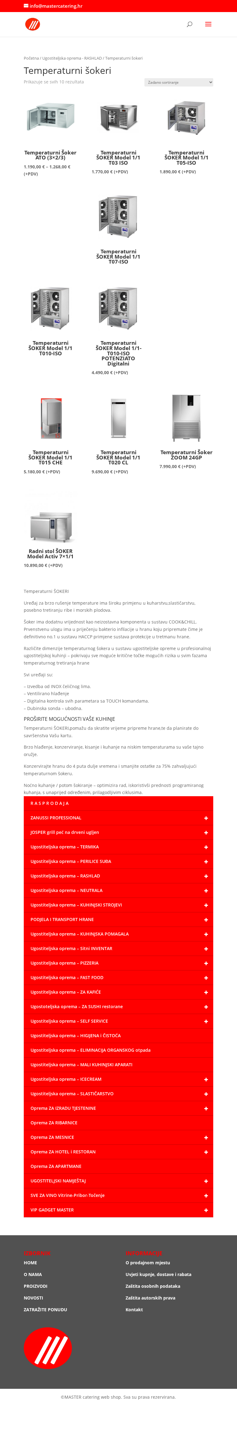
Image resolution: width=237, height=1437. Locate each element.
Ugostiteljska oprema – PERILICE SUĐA (71, 861)
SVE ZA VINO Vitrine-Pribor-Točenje (68, 1195)
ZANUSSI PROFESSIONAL (56, 818)
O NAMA (33, 1274)
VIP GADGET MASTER (52, 1210)
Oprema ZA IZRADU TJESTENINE (63, 1108)
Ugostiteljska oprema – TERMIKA (65, 847)
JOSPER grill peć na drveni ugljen (65, 832)
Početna (31, 58)
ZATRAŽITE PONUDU (45, 1309)
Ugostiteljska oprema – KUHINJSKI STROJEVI (76, 905)
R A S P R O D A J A (50, 803)
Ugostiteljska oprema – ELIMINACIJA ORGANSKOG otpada (91, 1050)
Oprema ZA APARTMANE (56, 1166)
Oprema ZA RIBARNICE (54, 1123)
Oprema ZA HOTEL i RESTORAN (63, 1152)
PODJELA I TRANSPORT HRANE (62, 919)
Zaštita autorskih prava (150, 1298)
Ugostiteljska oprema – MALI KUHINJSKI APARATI (81, 1064)
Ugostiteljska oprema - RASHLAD (72, 58)
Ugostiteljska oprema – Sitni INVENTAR (71, 948)
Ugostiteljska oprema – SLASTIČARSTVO (72, 1094)
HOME (30, 1263)
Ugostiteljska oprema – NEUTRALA (66, 890)
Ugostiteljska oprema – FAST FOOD (67, 977)
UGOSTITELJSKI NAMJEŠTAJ (58, 1181)
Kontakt (134, 1309)
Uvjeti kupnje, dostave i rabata (158, 1274)
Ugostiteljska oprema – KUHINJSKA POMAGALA (80, 934)
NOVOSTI (33, 1298)
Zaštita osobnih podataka (153, 1286)
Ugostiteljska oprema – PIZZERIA (64, 963)
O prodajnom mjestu (148, 1263)
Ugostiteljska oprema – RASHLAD (65, 876)
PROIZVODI (36, 1286)
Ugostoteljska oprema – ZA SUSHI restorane (77, 1006)
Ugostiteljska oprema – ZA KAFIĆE (66, 992)
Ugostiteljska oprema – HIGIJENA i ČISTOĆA (76, 1035)
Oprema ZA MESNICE (52, 1137)
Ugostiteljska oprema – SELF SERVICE (69, 1021)
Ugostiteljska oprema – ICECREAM (66, 1079)
